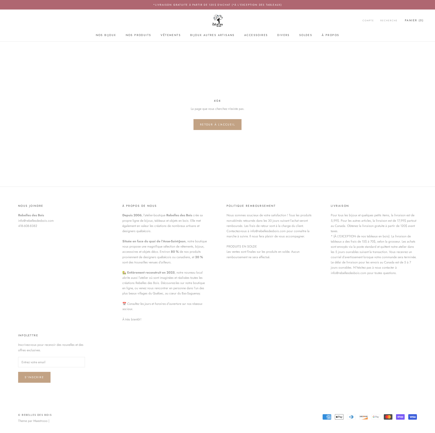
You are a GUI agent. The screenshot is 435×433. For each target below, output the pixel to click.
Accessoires (256, 35)
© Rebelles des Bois (35, 415)
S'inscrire (34, 377)
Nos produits (138, 35)
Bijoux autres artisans (212, 35)
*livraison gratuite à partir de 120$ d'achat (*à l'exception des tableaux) (217, 5)
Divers (283, 35)
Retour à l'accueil (217, 125)
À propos (330, 35)
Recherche (389, 20)
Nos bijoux (106, 35)
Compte (368, 20)
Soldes (305, 35)
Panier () (414, 21)
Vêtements (171, 35)
